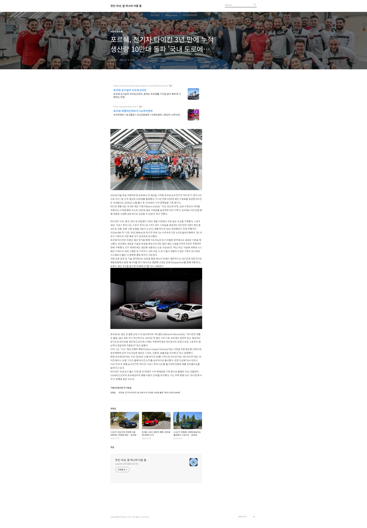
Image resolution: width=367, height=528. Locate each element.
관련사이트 (242, 516)
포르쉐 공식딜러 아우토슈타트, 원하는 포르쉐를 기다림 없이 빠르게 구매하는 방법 (147, 95)
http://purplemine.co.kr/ (125, 106)
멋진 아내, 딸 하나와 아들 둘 (126, 5)
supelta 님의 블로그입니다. (127, 463)
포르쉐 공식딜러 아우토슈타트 (130, 90)
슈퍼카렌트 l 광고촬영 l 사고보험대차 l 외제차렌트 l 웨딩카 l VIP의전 (146, 114)
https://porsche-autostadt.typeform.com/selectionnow (140, 86)
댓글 (112, 447)
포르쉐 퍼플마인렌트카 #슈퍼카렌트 (133, 110)
